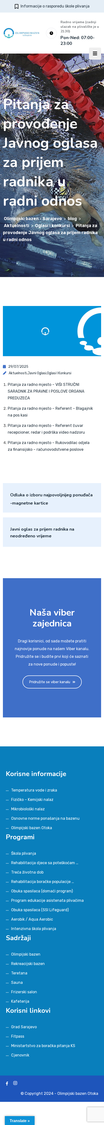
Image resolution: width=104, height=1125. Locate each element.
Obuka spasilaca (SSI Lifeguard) (40, 910)
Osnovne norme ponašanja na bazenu (45, 818)
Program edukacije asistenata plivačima (47, 900)
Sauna (17, 982)
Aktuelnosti (18, 373)
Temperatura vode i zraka (34, 790)
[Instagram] (15, 1083)
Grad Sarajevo (24, 1027)
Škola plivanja (23, 853)
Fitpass (17, 1036)
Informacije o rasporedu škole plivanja (55, 6)
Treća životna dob (27, 872)
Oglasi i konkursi (59, 373)
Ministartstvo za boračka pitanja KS (43, 1045)
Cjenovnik (20, 1055)
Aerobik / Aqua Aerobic (32, 919)
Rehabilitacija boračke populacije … (42, 881)
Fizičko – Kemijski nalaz (32, 799)
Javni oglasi (37, 373)
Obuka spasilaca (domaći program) (42, 891)
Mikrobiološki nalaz (28, 809)
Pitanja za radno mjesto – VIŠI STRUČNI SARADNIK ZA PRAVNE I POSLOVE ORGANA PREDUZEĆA (46, 391)
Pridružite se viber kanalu (49, 682)
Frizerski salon (24, 992)
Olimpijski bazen (25, 954)
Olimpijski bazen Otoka (31, 828)
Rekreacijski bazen (28, 963)
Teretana (19, 973)
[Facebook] (7, 1083)
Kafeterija (20, 1001)
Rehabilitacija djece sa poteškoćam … (44, 863)
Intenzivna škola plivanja (33, 928)
